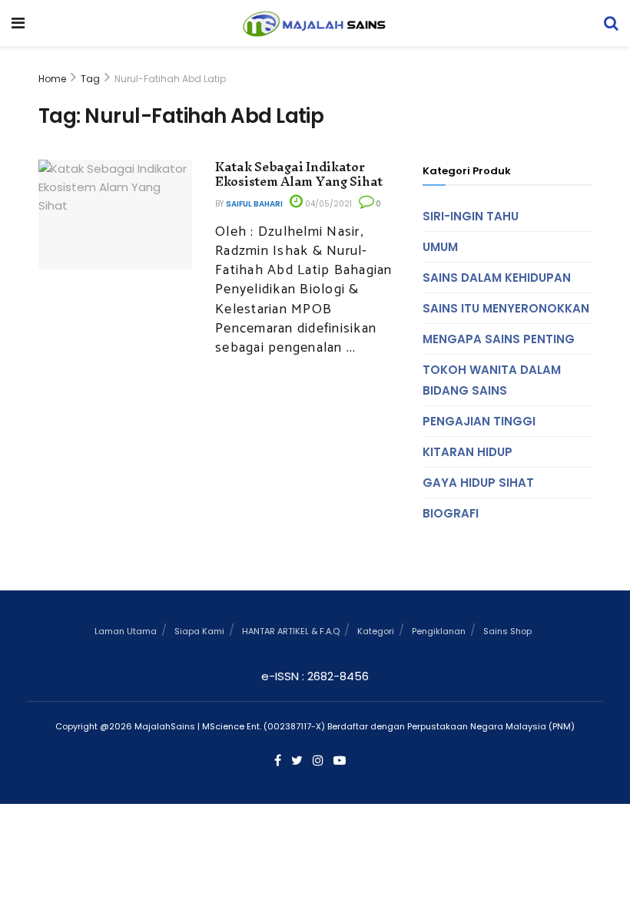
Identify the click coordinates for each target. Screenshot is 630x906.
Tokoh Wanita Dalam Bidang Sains (492, 380)
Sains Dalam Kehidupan (497, 277)
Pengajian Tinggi (479, 421)
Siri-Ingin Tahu (471, 216)
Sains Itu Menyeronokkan (506, 308)
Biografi (451, 513)
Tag (90, 78)
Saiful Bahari (254, 204)
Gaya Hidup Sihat (478, 482)
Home (52, 78)
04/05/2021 (327, 204)
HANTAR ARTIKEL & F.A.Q (291, 631)
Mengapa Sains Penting (499, 339)
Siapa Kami (199, 631)
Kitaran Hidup (467, 452)
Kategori (375, 631)
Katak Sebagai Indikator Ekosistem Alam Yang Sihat (299, 174)
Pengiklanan (439, 631)
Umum (440, 247)
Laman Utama (125, 631)
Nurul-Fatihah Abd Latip (170, 78)
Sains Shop (507, 631)
